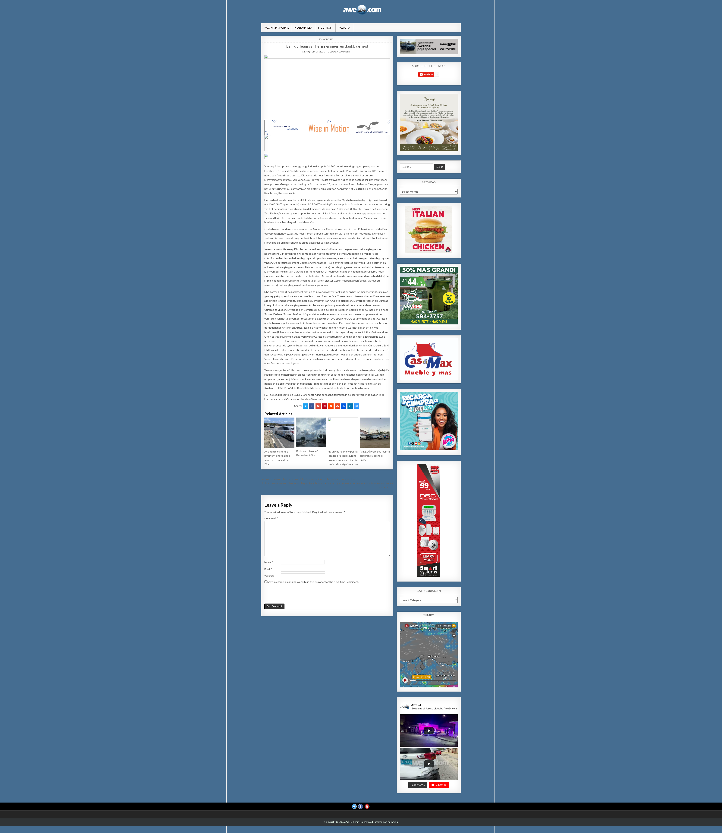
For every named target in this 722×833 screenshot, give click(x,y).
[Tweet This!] (305, 406)
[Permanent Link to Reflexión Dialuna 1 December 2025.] (311, 432)
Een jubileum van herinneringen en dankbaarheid (327, 46)
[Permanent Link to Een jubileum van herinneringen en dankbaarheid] (327, 86)
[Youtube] (367, 806)
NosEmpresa (303, 27)
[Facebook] (360, 806)
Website (269, 575)
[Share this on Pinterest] (324, 406)
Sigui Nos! (325, 27)
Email (268, 569)
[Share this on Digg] (343, 406)
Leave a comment (340, 51)
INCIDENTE (327, 39)
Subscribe (441, 784)
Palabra (344, 27)
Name (268, 562)
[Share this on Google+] (318, 406)
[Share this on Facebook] (311, 406)
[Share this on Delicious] (356, 406)
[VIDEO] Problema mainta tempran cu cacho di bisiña (375, 456)
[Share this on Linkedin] (350, 406)
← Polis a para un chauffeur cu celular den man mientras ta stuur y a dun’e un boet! (309, 479)
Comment (271, 518)
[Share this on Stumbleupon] (337, 406)
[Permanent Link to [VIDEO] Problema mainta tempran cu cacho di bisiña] (375, 433)
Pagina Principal (276, 27)
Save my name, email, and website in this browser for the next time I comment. (313, 581)
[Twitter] (354, 806)
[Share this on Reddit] (331, 406)
